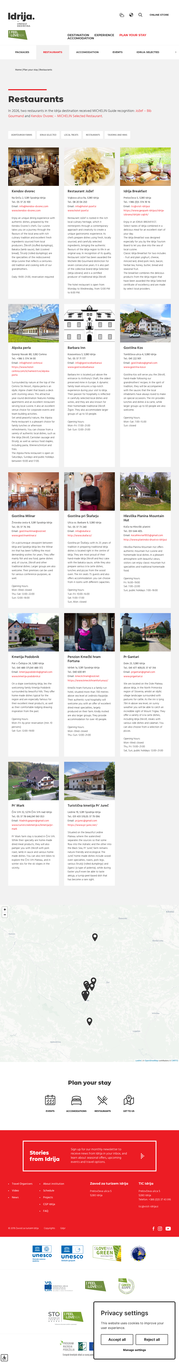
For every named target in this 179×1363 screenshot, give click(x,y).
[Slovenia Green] (107, 1253)
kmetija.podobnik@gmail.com (35, 672)
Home (18, 70)
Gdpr (62, 1228)
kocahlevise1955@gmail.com (147, 535)
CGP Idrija (49, 1204)
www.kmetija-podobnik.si (26, 676)
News (15, 1197)
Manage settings (134, 1350)
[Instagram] (160, 1229)
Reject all (152, 1339)
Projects (48, 1197)
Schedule (48, 1190)
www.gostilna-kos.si (135, 367)
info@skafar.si (83, 531)
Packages (22, 52)
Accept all (117, 1339)
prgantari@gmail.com (143, 672)
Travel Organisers (22, 1184)
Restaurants (52, 52)
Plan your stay (132, 35)
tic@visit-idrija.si (140, 206)
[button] (131, 15)
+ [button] (5, 909)
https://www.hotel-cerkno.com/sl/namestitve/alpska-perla (31, 371)
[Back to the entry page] (21, 19)
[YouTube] (168, 1229)
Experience (104, 35)
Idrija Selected (148, 52)
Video (15, 1190)
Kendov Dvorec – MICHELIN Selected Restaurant (66, 116)
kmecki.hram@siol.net (87, 676)
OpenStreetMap (151, 1060)
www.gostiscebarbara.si (81, 367)
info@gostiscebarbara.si (88, 363)
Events (118, 52)
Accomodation (80, 38)
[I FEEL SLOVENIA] (95, 1286)
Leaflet (138, 1060)
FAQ (45, 1211)
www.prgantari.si (133, 676)
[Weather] (121, 15)
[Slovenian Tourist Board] (66, 1318)
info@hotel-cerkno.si (30, 363)
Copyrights (49, 1228)
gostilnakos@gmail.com (144, 363)
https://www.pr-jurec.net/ (82, 825)
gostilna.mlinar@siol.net (32, 531)
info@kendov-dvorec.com (33, 206)
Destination (78, 35)
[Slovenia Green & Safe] (126, 1286)
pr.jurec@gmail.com (86, 821)
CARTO (174, 1060)
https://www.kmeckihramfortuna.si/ (88, 680)
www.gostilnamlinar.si (24, 535)
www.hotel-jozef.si (78, 210)
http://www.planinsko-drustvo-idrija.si (145, 540)
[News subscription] (142, 1156)
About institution (53, 1184)
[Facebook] (153, 1229)
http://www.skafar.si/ (80, 535)
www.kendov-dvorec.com (26, 210)
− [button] (5, 915)
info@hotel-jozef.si (85, 206)
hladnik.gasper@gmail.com (34, 821)
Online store (159, 14)
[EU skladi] (59, 1286)
